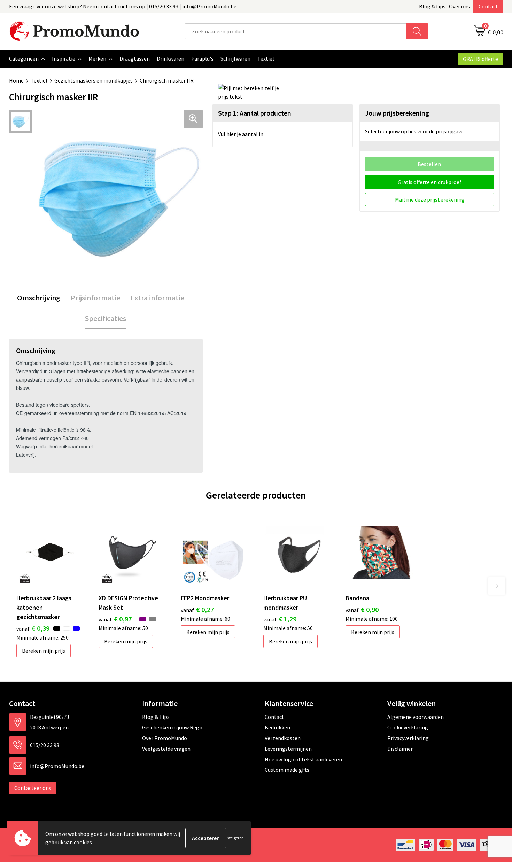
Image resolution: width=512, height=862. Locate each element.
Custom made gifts (287, 769)
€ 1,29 (279, 618)
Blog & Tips (156, 716)
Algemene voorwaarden (415, 716)
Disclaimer (400, 748)
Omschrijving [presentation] (38, 298)
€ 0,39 (32, 628)
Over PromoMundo (164, 738)
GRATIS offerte (480, 58)
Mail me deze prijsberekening (430, 199)
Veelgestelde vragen (166, 748)
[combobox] (295, 31)
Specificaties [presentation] (105, 318)
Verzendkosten (283, 738)
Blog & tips (432, 6)
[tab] (38, 298)
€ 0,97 (115, 618)
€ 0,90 (362, 609)
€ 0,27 (197, 609)
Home (16, 80)
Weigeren (235, 837)
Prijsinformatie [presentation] (95, 298)
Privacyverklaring (408, 738)
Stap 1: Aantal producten (254, 113)
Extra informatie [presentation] (157, 298)
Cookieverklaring (407, 727)
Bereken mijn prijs (43, 650)
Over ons (459, 6)
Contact (488, 6)
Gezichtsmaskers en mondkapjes (93, 80)
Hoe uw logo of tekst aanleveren (303, 759)
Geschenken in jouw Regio (173, 727)
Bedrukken (277, 727)
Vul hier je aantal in (240, 134)
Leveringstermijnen (288, 748)
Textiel (39, 80)
